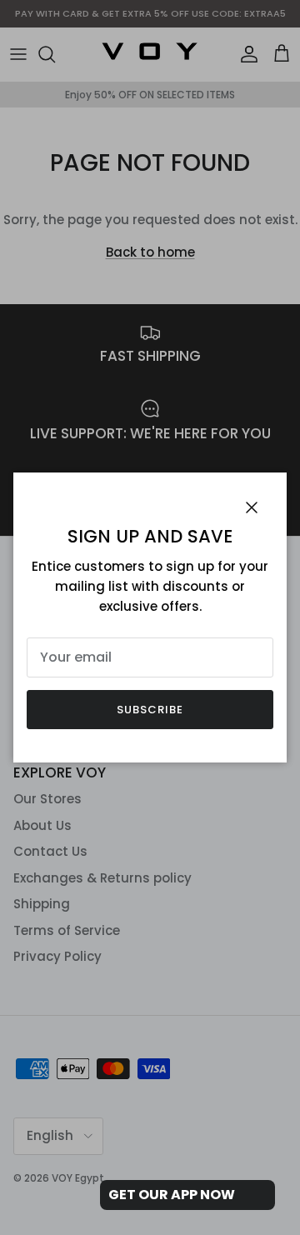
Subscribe (150, 710)
